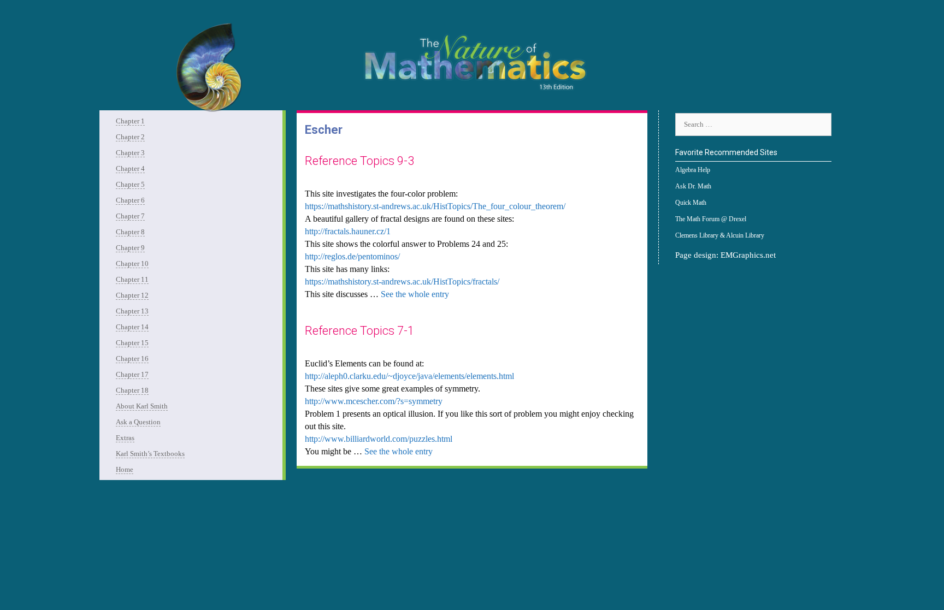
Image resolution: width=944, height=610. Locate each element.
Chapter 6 (130, 200)
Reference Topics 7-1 (359, 330)
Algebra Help (692, 170)
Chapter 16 (132, 358)
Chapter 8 (130, 232)
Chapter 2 (130, 137)
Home (124, 469)
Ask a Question (138, 422)
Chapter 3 (130, 153)
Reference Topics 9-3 (359, 161)
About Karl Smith (142, 406)
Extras (125, 438)
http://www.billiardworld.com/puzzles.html (378, 438)
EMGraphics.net (748, 255)
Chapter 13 (132, 311)
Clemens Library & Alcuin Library (719, 235)
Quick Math (690, 202)
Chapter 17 (132, 374)
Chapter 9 (130, 248)
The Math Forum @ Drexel (710, 219)
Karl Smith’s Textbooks (150, 453)
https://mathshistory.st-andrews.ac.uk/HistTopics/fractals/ (402, 281)
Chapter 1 (130, 121)
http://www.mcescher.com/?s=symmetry (373, 401)
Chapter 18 (132, 390)
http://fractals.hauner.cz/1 (348, 231)
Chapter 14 (132, 327)
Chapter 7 (130, 216)
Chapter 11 (132, 279)
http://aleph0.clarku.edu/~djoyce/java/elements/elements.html (409, 376)
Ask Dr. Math (693, 186)
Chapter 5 (130, 184)
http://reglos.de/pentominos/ (352, 256)
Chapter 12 (132, 295)
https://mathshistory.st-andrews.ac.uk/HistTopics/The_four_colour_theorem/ (435, 206)
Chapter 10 (132, 263)
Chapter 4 (130, 168)
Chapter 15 (132, 343)
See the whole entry (415, 294)
